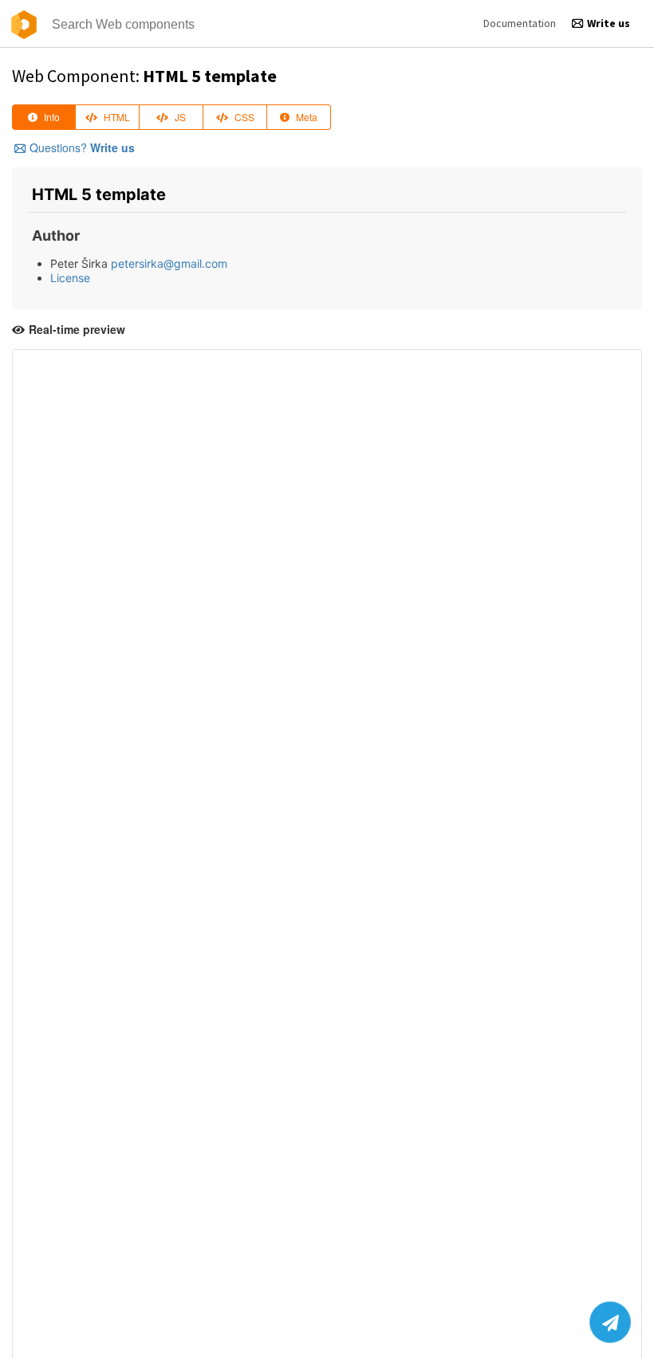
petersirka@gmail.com (169, 263)
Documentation (519, 23)
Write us (608, 23)
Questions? (82, 147)
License (70, 278)
